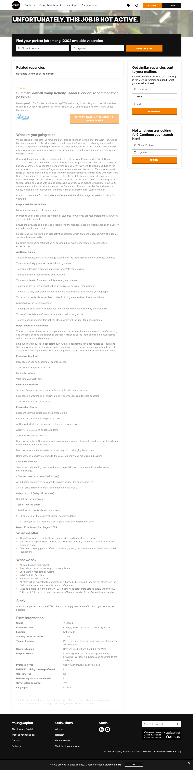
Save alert (154, 111)
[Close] (189, 765)
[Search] (137, 5)
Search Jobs (144, 48)
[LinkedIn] (102, 729)
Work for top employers (67, 746)
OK (134, 764)
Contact (16, 740)
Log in (172, 5)
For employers (62, 740)
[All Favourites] (128, 5)
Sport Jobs (61, 700)
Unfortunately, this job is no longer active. (94, 119)
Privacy (177, 751)
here (118, 764)
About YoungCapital (22, 729)
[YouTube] (108, 729)
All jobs (59, 729)
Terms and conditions (162, 751)
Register (152, 5)
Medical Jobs (47, 700)
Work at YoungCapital (23, 734)
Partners (16, 746)
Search (154, 160)
